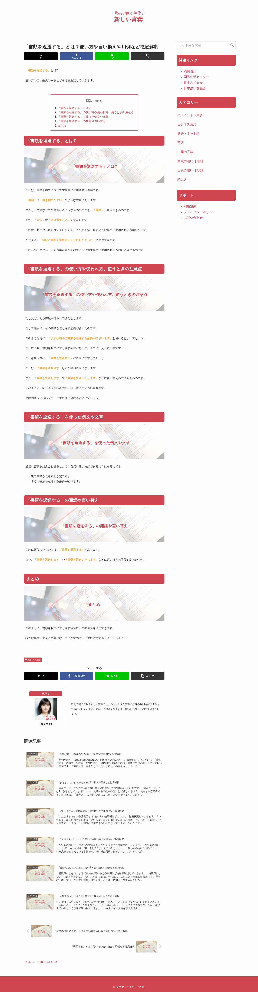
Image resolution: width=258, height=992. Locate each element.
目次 (89, 100)
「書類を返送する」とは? (74, 107)
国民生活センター (196, 77)
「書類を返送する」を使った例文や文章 (83, 116)
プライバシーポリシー (199, 212)
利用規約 (190, 206)
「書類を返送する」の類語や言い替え (81, 121)
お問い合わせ (193, 217)
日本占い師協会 (195, 88)
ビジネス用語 (34, 659)
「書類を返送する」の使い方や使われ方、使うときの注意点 (96, 112)
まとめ (62, 125)
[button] (147, 56)
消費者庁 (190, 71)
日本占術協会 (193, 82)
